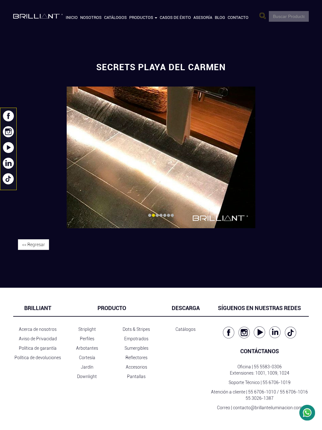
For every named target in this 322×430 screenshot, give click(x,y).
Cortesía (87, 357)
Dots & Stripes (136, 329)
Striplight (87, 329)
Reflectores (136, 357)
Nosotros (91, 17)
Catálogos (115, 17)
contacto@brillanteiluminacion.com (267, 407)
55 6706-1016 (294, 391)
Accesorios (136, 367)
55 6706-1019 (277, 382)
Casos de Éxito (175, 17)
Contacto (238, 17)
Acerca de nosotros (38, 329)
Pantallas (136, 376)
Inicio (72, 17)
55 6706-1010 (262, 391)
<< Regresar (33, 244)
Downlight (87, 376)
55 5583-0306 (268, 366)
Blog (220, 17)
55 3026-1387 (260, 398)
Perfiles (87, 338)
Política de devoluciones (37, 357)
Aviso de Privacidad (38, 338)
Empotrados (136, 338)
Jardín (87, 367)
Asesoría (202, 17)
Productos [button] (141, 17)
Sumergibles (136, 348)
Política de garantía (38, 348)
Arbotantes (87, 348)
